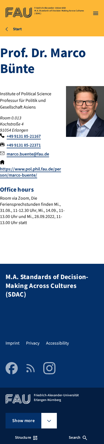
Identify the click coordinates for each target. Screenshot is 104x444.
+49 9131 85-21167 (24, 136)
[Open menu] (96, 13)
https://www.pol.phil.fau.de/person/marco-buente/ (30, 172)
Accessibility (57, 343)
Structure (23, 437)
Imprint (12, 343)
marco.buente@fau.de (28, 154)
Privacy (32, 343)
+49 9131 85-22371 (24, 145)
